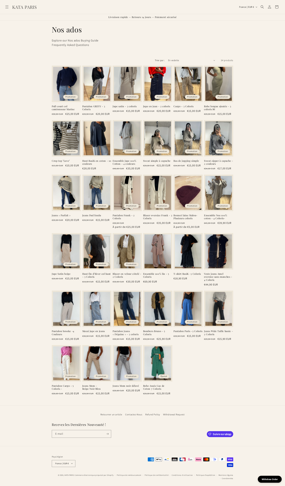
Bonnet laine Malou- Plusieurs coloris (185, 217)
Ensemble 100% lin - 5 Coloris (156, 275)
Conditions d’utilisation (182, 475)
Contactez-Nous (133, 414)
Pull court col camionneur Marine (63, 108)
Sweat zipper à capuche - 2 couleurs (218, 162)
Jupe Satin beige (61, 273)
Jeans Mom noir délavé (126, 385)
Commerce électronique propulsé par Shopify (94, 475)
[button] (7, 7)
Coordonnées (227, 478)
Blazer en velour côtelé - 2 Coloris (127, 275)
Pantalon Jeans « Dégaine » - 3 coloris (126, 333)
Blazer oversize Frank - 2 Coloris (157, 217)
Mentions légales (226, 475)
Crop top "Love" (61, 160)
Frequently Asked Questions (70, 45)
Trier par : (160, 60)
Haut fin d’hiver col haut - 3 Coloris (96, 275)
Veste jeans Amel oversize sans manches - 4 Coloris (218, 276)
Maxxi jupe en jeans (93, 331)
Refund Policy (152, 414)
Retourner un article (111, 414)
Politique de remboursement (129, 475)
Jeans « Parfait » (61, 215)
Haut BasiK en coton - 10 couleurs (96, 162)
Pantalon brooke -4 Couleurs (63, 333)
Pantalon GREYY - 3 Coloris (93, 108)
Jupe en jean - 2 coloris (156, 106)
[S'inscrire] (107, 434)
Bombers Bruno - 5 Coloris (154, 333)
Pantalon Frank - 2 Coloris (124, 217)
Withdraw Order (270, 479)
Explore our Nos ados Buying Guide (75, 40)
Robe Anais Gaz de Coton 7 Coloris (153, 387)
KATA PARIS (69, 475)
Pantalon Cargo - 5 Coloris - (63, 387)
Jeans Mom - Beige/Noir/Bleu (91, 387)
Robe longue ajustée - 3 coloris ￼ (217, 108)
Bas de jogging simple (186, 160)
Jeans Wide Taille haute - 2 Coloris (218, 333)
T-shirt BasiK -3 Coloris (187, 273)
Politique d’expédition (205, 475)
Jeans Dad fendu (91, 215)
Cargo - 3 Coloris (183, 106)
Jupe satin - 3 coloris (125, 106)
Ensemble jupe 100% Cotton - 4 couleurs (124, 162)
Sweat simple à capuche (157, 160)
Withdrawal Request (174, 414)
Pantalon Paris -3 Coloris (188, 331)
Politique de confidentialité (157, 475)
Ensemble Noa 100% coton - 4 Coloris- (215, 217)
